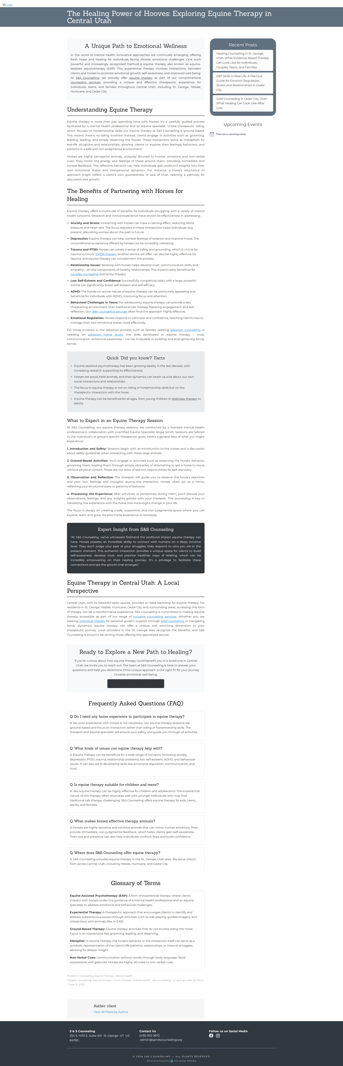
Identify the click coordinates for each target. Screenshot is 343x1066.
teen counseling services (109, 311)
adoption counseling (185, 330)
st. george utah (182, 980)
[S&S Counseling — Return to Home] (8, 4)
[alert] (243, 134)
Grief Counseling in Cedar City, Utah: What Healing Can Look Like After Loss (241, 103)
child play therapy (184, 399)
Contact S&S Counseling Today (136, 683)
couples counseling (84, 274)
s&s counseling (161, 980)
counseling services (85, 82)
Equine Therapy (104, 975)
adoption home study (105, 334)
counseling (84, 980)
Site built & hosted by (171, 1060)
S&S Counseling (88, 78)
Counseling (86, 975)
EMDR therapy (106, 254)
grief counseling (172, 621)
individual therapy (92, 621)
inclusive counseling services (154, 616)
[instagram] (218, 1036)
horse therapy (122, 980)
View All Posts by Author (111, 1012)
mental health (141, 980)
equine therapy (141, 78)
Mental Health (124, 975)
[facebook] (211, 1036)
